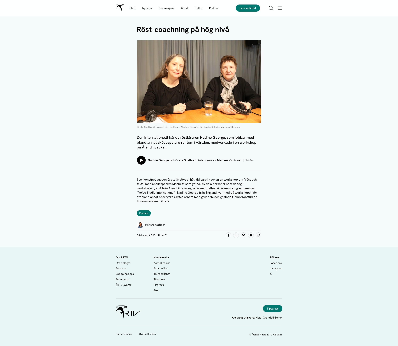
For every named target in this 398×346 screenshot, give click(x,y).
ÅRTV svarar (123, 285)
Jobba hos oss (125, 274)
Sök (156, 290)
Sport (184, 8)
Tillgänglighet (162, 274)
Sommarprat (167, 8)
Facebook (276, 263)
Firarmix (159, 285)
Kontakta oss (162, 263)
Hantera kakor (124, 334)
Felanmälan (161, 268)
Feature (143, 213)
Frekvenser (123, 279)
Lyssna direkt (248, 8)
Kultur (199, 8)
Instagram (276, 268)
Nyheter (147, 8)
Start (133, 8)
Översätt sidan (147, 334)
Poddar (213, 8)
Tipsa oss (159, 279)
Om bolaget (123, 263)
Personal (121, 268)
